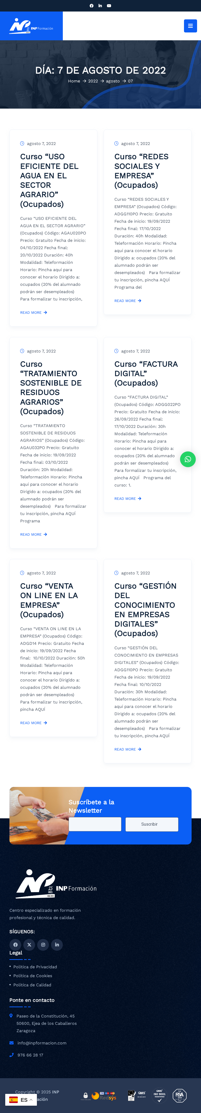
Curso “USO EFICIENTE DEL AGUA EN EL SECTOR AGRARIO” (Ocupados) (49, 180)
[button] (188, 459)
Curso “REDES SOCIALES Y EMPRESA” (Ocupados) (141, 170)
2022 (93, 81)
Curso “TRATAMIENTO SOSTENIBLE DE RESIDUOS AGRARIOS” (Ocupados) (51, 387)
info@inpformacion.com (42, 1043)
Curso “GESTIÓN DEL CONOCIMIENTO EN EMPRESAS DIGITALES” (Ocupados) (145, 609)
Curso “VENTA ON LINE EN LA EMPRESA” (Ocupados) (49, 600)
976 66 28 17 (30, 1055)
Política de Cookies (32, 976)
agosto (113, 81)
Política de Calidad (32, 985)
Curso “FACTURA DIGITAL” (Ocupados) (146, 373)
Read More (31, 313)
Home (74, 81)
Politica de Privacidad (35, 967)
